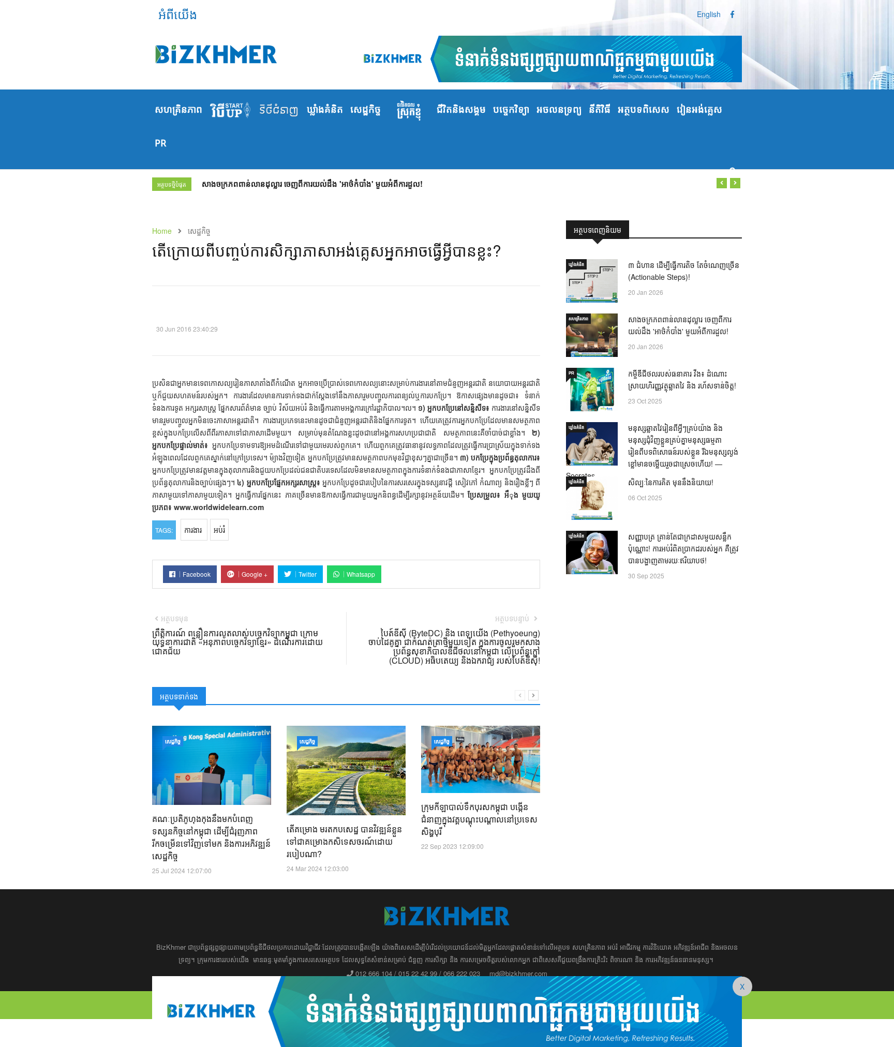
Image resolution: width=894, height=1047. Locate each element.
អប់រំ (219, 530)
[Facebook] (732, 14)
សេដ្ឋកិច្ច (365, 110)
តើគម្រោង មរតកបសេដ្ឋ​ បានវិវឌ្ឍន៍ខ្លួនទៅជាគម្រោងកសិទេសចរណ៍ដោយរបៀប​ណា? (344, 841)
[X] (447, 1010)
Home (162, 231)
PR (160, 144)
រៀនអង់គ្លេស (699, 110)
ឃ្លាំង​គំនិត (325, 110)
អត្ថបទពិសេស (643, 110)
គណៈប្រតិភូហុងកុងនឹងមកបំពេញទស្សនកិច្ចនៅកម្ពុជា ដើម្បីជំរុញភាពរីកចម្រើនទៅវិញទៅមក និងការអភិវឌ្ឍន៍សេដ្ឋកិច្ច (211, 837)
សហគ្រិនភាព (178, 110)
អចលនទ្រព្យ (559, 110)
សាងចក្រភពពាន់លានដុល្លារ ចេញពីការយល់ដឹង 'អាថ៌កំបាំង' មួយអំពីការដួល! (312, 183)
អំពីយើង (177, 14)
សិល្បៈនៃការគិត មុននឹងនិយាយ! (670, 482)
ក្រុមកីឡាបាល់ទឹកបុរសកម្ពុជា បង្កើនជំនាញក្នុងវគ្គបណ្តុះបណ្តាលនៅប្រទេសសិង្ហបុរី (479, 819)
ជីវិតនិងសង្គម (461, 110)
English (709, 14)
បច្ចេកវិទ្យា (511, 110)
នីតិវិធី (599, 110)
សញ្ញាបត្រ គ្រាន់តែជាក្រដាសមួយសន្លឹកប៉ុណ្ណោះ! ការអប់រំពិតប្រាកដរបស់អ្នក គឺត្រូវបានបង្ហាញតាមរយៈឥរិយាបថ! (683, 548)
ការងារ (194, 530)
